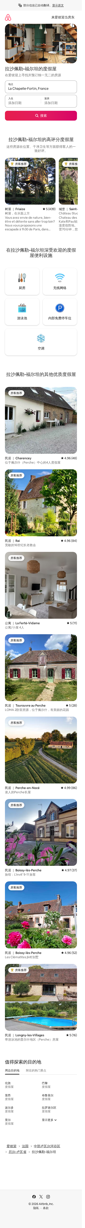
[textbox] (23, 103)
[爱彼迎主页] (8, 17)
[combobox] (41, 88)
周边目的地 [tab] (12, 1070)
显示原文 (58, 5)
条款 (46, 1208)
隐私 (36, 1208)
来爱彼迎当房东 (62, 17)
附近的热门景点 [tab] (36, 1070)
